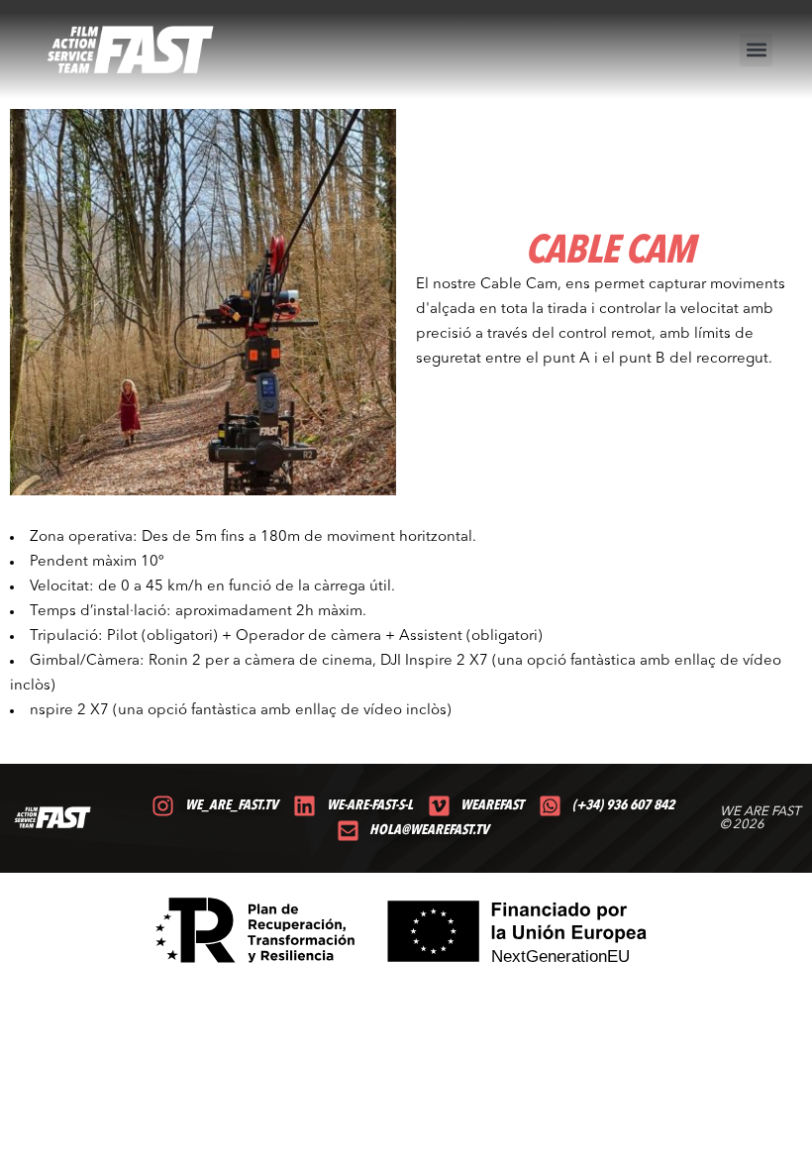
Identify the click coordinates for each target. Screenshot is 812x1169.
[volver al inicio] (131, 49)
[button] (756, 50)
